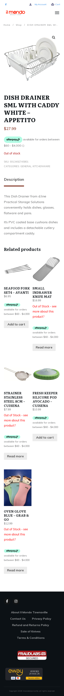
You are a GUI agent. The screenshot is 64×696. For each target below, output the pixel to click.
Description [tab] (14, 179)
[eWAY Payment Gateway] (24, 674)
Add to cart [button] (16, 324)
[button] (53, 37)
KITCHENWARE (41, 166)
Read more (44, 347)
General (25, 166)
